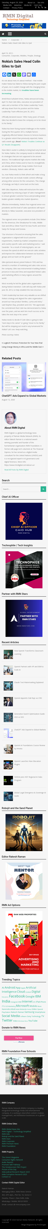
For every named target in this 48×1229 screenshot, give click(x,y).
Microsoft (22, 1006)
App (18, 987)
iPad (38, 1001)
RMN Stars (6, 1139)
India (6, 1001)
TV (42, 1016)
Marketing (12, 1006)
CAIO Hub (38, 5)
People (30, 55)
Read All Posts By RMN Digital (16, 470)
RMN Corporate (8, 1141)
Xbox (26, 1021)
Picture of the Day (9, 1169)
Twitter (7, 1020)
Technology (36, 1016)
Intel (20, 1002)
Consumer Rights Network (12, 1160)
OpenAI (40, 1009)
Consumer (6, 55)
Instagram (14, 1002)
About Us (31, 2)
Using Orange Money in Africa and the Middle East (22, 347)
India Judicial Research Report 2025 (16, 1172)
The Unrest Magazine (10, 1157)
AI (3, 987)
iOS (34, 1002)
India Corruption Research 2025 (14, 1174)
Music (40, 1006)
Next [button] (45, 384)
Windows (21, 1021)
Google (29, 996)
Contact (6, 8)
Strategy (37, 55)
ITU (3, 1006)
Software (23, 1016)
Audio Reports (7, 1162)
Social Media (11, 1016)
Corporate (15, 55)
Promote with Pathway (11, 1164)
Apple (23, 988)
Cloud (21, 991)
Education (5, 997)
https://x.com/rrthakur (39, 7)
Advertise (18, 5)
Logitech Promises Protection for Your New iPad (22, 343)
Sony (29, 1016)
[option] (24, 383)
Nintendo (23, 1009)
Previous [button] (3, 384)
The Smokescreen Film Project (14, 1167)
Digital (36, 991)
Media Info (7, 5)
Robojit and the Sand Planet (13, 1136)
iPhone (43, 1002)
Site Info (41, 2)
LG (6, 1006)
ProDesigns (41, 1224)
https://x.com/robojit (42, 7)
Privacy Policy (17, 8)
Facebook (17, 996)
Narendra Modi (9, 1009)
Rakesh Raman (17, 1012)
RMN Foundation (9, 1146)
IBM (38, 996)
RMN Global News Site (11, 1129)
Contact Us (6, 1177)
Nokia (29, 1009)
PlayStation (6, 1012)
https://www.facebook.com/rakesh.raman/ (35, 7)
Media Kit (28, 5)
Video (15, 1021)
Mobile (33, 1005)
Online (34, 1009)
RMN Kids (6, 1134)
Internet (27, 1001)
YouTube (32, 1020)
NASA (17, 1009)
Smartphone (40, 1012)
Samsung (29, 1011)
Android (10, 987)
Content (28, 992)
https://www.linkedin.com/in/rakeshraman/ (45, 7)
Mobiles (23, 55)
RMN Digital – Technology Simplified (16, 1131)
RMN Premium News (10, 1143)
